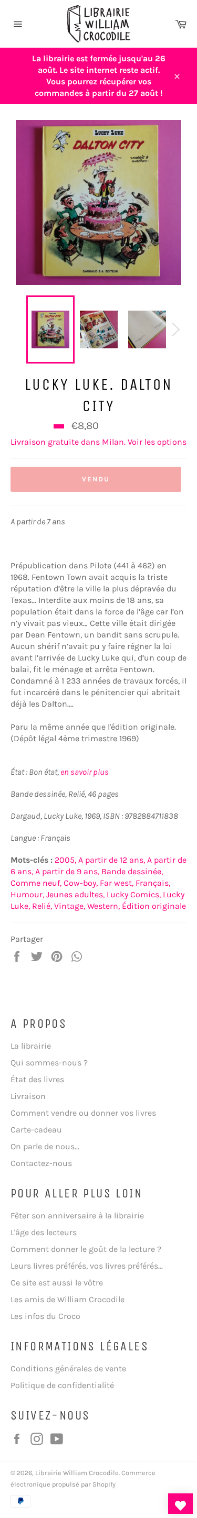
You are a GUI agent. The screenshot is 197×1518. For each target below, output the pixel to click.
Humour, (27, 894)
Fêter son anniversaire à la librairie (77, 1215)
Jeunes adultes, (75, 894)
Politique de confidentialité (62, 1385)
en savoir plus (84, 772)
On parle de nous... (45, 1146)
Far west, (116, 883)
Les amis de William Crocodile (68, 1299)
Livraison (28, 1096)
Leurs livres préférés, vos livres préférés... (87, 1266)
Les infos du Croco (45, 1316)
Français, (153, 883)
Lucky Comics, (134, 894)
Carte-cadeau (36, 1130)
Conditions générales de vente (68, 1368)
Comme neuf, (36, 883)
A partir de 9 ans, (67, 871)
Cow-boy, (81, 883)
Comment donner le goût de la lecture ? (86, 1249)
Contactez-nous (41, 1163)
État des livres (37, 1079)
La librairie (31, 1046)
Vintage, (69, 906)
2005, (65, 860)
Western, (103, 906)
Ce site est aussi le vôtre (57, 1283)
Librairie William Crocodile (77, 1473)
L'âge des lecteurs (44, 1232)
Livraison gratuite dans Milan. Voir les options (98, 442)
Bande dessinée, (132, 871)
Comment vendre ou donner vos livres (83, 1113)
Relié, (42, 906)
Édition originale (154, 906)
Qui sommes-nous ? (49, 1063)
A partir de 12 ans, (111, 860)
